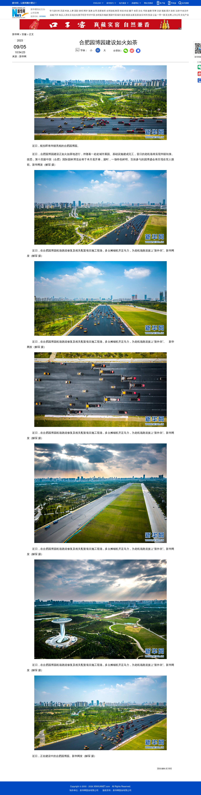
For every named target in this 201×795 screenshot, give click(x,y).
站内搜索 (185, 3)
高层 (62, 10)
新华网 (15, 34)
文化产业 (185, 14)
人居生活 (67, 14)
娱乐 (141, 14)
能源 (128, 14)
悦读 (150, 14)
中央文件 (184, 10)
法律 (178, 10)
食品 (61, 14)
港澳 (90, 10)
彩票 (137, 14)
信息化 (75, 14)
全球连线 (110, 10)
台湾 (95, 10)
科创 (126, 10)
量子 (131, 10)
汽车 (56, 14)
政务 (173, 10)
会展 (132, 14)
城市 (119, 14)
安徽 (24, 34)
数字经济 (82, 14)
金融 (52, 14)
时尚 (146, 14)
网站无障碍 (148, 3)
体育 (136, 10)
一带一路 (161, 14)
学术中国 (91, 14)
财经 (81, 10)
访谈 (159, 10)
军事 (154, 10)
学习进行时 (55, 10)
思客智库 (102, 10)
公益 (155, 14)
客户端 (162, 3)
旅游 (123, 14)
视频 (164, 10)
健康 (150, 10)
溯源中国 (112, 14)
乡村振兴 (99, 14)
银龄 (106, 14)
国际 (76, 10)
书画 (145, 10)
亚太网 (169, 14)
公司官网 (35, 12)
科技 (122, 10)
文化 (140, 10)
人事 (72, 10)
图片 (168, 10)
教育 (117, 10)
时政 (67, 10)
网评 (86, 10)
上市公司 (176, 14)
